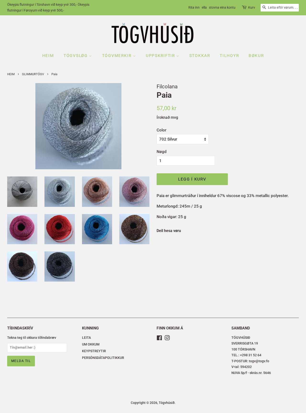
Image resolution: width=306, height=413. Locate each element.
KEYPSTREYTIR (94, 351)
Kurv (251, 7)
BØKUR (256, 55)
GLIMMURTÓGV (33, 74)
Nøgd (162, 151)
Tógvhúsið (167, 403)
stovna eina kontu (222, 7)
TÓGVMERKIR (117, 55)
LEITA (86, 338)
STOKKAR (199, 55)
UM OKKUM (90, 344)
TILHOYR (229, 55)
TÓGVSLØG (76, 55)
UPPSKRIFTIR (161, 55)
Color (161, 130)
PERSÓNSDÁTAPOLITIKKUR (103, 358)
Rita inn (194, 7)
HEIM (48, 55)
